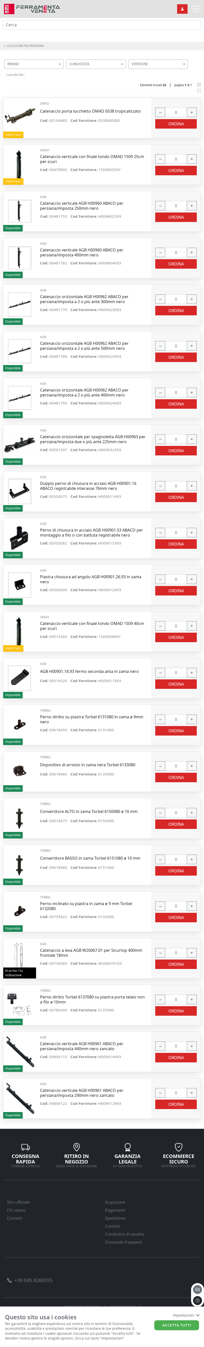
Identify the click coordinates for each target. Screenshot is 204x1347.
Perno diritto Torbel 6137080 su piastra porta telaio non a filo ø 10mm (92, 999)
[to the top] (197, 1300)
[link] (32, 8)
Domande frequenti (123, 1242)
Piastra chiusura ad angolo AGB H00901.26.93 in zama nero (90, 579)
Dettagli (19, 115)
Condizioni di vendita (124, 1234)
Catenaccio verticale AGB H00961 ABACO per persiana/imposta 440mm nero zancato (81, 1046)
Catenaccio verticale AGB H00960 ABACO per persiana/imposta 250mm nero (81, 205)
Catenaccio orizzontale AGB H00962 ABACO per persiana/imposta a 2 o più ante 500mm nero (84, 346)
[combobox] (34, 64)
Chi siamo (16, 1210)
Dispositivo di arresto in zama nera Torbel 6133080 (87, 765)
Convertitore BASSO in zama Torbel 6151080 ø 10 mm (90, 858)
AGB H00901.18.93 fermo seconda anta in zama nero (89, 671)
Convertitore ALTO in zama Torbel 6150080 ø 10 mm (89, 811)
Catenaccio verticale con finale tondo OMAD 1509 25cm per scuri (92, 159)
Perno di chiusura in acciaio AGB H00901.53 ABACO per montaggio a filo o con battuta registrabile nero (91, 532)
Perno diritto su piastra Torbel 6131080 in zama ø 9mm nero (91, 719)
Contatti (14, 1218)
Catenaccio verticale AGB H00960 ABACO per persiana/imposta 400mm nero (81, 252)
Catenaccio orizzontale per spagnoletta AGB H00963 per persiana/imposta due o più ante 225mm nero (93, 439)
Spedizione (115, 1218)
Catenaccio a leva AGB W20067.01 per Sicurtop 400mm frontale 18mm (91, 953)
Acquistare (115, 1202)
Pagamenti (115, 1210)
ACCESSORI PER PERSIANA (25, 46)
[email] (197, 1289)
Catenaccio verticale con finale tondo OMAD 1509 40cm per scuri (92, 626)
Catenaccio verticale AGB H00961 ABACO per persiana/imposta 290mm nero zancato (81, 1093)
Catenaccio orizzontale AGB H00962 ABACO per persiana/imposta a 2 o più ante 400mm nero (84, 392)
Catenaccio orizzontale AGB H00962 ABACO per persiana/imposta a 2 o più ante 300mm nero (84, 299)
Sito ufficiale (18, 1202)
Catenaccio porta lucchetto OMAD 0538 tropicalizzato (90, 111)
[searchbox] (61, 70)
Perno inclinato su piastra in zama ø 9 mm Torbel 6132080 (86, 906)
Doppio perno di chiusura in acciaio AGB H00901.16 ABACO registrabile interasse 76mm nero (88, 486)
